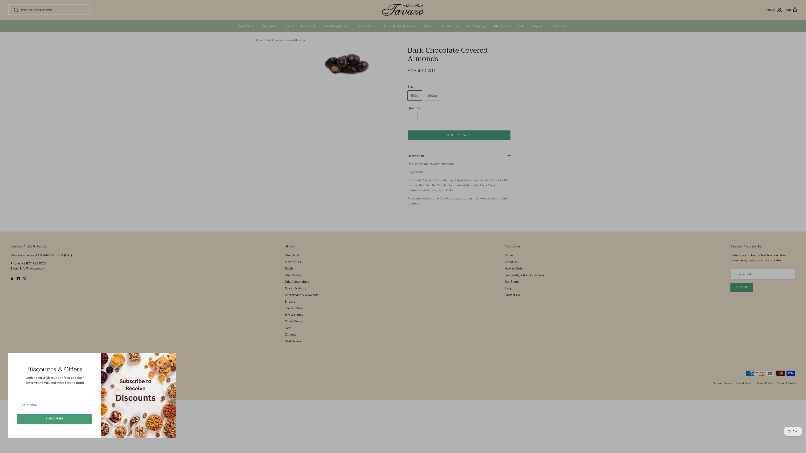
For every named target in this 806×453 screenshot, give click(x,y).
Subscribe (54, 418)
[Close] (171, 358)
